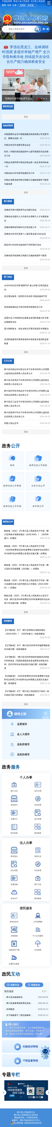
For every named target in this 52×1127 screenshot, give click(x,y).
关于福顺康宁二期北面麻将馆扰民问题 (20, 1015)
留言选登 (9, 991)
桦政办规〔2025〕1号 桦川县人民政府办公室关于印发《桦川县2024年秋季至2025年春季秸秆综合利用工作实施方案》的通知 (27, 599)
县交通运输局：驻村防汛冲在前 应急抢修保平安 (25, 296)
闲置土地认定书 (11, 423)
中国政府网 (7, 1)
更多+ (44, 991)
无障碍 (23, 5)
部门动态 (8, 277)
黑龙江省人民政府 (21, 1)
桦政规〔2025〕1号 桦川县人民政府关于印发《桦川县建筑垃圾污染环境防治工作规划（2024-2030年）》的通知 (26, 584)
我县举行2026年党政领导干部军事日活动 (22, 245)
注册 (14, 5)
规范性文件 (8, 522)
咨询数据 (10, 1009)
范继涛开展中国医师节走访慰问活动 (20, 210)
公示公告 (8, 361)
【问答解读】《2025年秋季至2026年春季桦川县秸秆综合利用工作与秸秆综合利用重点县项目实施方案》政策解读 (27, 680)
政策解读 (8, 621)
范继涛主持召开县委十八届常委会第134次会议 (25, 234)
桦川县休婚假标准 (14, 997)
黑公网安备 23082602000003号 (27, 1123)
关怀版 (31, 5)
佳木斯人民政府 (38, 1)
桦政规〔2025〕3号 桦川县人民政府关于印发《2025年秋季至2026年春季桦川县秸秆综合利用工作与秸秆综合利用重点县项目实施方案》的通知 (27, 550)
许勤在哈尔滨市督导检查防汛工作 (19, 173)
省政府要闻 (8, 125)
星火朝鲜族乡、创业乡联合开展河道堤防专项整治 (26, 329)
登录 (9, 5)
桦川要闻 (8, 201)
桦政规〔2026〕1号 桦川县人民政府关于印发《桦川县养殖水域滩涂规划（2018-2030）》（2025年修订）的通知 (26, 534)
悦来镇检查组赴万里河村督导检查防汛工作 (23, 307)
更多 (26, 117)
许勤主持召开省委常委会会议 (17, 145)
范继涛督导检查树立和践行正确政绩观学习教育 (25, 255)
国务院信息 (8, 106)
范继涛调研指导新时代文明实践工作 (20, 227)
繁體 (4, 5)
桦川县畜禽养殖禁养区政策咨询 (20, 1003)
